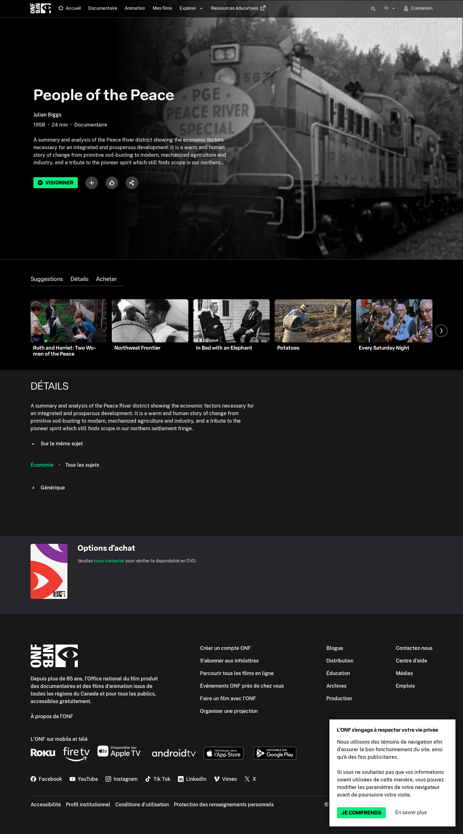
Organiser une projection (229, 711)
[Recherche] (373, 9)
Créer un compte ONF (225, 648)
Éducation (338, 673)
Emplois (405, 686)
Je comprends (361, 813)
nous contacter (109, 560)
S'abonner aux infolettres (229, 661)
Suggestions (47, 279)
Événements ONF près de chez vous (242, 686)
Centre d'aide (411, 661)
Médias (404, 673)
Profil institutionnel (88, 805)
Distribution (339, 661)
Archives (336, 686)
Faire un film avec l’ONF (228, 699)
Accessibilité (46, 805)
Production (339, 699)
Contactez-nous (414, 648)
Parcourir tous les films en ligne (237, 673)
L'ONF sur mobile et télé (59, 739)
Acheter (106, 279)
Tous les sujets (82, 465)
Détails (80, 279)
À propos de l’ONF (52, 716)
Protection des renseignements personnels (224, 805)
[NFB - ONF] (40, 8)
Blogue (334, 648)
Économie (42, 465)
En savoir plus (411, 812)
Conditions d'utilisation (142, 805)
